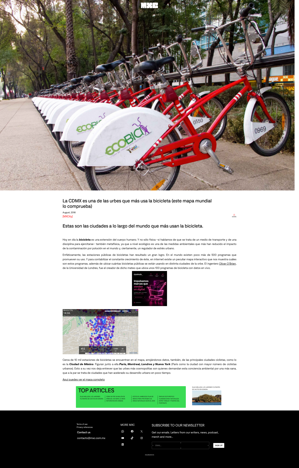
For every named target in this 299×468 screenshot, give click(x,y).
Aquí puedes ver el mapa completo (84, 379)
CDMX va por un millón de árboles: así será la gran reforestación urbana (115, 399)
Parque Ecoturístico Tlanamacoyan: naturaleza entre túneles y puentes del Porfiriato (169, 400)
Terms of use (82, 424)
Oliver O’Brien (227, 263)
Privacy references (85, 427)
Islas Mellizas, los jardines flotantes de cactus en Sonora (91, 398)
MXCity (67, 216)
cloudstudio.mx (149, 455)
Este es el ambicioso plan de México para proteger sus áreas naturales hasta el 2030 (144, 399)
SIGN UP (218, 445)
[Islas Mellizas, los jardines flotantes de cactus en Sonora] (206, 398)
